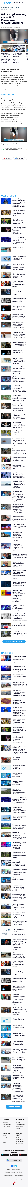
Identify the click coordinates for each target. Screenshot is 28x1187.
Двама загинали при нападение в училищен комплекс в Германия (19, 526)
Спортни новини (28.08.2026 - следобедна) (17, 775)
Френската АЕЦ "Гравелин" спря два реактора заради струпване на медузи (18, 475)
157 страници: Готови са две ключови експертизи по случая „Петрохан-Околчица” (19, 863)
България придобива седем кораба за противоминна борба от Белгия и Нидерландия (18, 484)
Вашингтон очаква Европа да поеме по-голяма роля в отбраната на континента (18, 370)
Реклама (8, 1169)
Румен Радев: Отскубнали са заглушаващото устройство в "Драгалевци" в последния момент (18, 1087)
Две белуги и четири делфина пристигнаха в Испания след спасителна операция (19, 379)
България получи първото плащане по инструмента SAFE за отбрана (18, 888)
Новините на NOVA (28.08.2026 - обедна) (18, 1034)
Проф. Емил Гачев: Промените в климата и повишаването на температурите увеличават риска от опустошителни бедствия (19, 496)
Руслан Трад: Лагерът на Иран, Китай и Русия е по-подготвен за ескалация (19, 275)
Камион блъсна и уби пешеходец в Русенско (19, 675)
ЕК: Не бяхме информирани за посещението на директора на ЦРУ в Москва (18, 547)
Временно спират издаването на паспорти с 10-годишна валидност (19, 701)
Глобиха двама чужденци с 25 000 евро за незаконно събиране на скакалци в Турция (19, 398)
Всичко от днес (6, 1124)
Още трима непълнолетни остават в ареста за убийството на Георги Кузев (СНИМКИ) (19, 835)
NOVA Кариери (20, 1141)
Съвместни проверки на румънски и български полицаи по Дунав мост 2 (19, 1052)
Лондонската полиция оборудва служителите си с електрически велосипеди (19, 608)
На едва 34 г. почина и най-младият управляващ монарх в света (18, 213)
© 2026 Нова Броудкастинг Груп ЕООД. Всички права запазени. (14, 1179)
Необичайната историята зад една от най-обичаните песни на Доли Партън (19, 425)
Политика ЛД (12, 1174)
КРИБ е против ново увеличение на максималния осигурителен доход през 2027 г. (18, 933)
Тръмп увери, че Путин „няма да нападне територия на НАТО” (19, 459)
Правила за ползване (21, 1174)
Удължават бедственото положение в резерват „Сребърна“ (19, 791)
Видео (4, 1128)
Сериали (4, 1140)
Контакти (13, 1172)
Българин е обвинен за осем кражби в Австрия (19, 624)
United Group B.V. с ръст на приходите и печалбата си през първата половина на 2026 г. (19, 659)
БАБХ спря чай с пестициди (16, 758)
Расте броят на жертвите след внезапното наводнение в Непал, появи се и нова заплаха (19, 388)
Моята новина (6, 1126)
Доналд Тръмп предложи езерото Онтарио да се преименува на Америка (19, 556)
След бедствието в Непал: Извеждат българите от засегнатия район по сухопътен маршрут (18, 325)
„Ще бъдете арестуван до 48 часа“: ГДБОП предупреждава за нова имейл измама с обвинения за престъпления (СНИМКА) (19, 944)
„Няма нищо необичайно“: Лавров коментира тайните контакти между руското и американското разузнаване (18, 999)
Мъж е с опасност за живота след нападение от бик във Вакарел (18, 915)
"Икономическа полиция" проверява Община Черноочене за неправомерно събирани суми (19, 845)
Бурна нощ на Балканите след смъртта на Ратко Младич (18, 292)
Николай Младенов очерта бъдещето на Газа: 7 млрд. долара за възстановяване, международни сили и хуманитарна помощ (19, 202)
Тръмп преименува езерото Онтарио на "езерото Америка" (18, 316)
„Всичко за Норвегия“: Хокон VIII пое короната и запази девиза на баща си (18, 267)
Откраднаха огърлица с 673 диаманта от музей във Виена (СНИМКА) (19, 344)
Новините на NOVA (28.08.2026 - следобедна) (17, 783)
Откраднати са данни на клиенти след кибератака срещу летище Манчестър (19, 584)
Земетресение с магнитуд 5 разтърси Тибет (18, 466)
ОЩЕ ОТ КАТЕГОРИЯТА (14, 641)
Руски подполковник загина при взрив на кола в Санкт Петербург (19, 633)
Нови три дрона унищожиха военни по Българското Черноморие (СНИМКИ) (19, 693)
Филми (4, 1142)
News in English (19, 1143)
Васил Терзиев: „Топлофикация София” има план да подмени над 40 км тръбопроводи (18, 1069)
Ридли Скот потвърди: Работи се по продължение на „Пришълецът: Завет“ (19, 416)
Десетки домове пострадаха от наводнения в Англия (18, 432)
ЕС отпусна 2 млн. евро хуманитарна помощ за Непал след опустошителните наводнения (19, 240)
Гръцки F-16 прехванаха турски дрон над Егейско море (19, 258)
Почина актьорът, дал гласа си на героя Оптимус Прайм (19, 300)
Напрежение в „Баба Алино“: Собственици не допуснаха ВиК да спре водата (19, 855)
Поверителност (5, 1174)
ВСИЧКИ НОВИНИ (14, 1107)
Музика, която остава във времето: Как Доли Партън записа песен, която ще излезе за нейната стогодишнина (19, 617)
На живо (21, 2)
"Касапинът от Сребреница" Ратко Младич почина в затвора (18, 564)
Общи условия (19, 1172)
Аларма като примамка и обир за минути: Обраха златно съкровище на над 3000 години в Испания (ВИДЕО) (19, 574)
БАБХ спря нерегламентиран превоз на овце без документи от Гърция (18, 955)
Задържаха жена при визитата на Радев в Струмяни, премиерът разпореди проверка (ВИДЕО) (19, 897)
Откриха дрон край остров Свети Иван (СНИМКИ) (18, 1077)
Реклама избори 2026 (16, 1169)
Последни (5, 1122)
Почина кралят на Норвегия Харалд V (17, 351)
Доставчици (7, 1172)
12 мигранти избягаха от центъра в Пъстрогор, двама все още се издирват (19, 669)
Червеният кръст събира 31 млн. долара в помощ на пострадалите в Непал (19, 451)
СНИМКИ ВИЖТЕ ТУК (7, 94)
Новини (15, 2)
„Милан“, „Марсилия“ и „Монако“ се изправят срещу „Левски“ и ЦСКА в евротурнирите (19, 826)
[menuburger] (2, 2)
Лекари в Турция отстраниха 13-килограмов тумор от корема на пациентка (19, 810)
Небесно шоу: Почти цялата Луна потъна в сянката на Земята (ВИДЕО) (18, 309)
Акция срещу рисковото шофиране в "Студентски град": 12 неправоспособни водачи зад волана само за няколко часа (19, 749)
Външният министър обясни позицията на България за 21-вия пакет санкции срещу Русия (18, 336)
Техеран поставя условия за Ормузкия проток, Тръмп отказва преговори (19, 361)
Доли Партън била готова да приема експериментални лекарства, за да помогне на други (17, 407)
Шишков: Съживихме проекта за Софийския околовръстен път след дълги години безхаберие (19, 1011)
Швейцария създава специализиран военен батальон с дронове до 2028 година (19, 519)
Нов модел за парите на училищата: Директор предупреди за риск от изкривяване (19, 872)
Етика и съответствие (8, 1175)
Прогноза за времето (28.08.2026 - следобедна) (18, 767)
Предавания (5, 1137)
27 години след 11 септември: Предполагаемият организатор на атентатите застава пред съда (19, 536)
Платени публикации (19, 1175)
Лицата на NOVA (20, 1124)
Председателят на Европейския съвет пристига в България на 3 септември (19, 221)
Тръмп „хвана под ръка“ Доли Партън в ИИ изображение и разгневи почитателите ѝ (19, 230)
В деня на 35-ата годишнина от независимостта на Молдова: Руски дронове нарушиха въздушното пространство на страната (18, 596)
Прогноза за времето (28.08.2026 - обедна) (18, 1018)
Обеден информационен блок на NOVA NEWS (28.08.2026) (19, 879)
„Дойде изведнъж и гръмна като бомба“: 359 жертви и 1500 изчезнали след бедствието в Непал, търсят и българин (18, 508)
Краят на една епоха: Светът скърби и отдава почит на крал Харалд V (19, 284)
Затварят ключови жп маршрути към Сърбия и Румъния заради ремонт (19, 684)
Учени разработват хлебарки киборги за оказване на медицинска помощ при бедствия (19, 442)
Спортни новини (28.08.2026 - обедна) (18, 1026)
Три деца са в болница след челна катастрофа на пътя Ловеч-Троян (19, 1059)
